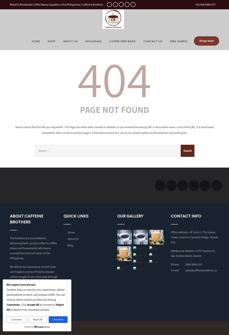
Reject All (37, 319)
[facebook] (109, 4)
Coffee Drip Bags (122, 41)
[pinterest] (133, 4)
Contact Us (152, 41)
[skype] (216, 185)
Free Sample (179, 41)
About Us (70, 41)
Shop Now (206, 41)
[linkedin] (127, 4)
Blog (70, 245)
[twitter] (115, 4)
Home (36, 41)
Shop (51, 41)
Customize (16, 319)
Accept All (58, 319)
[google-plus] (121, 4)
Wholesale (93, 41)
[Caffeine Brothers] (113, 30)
